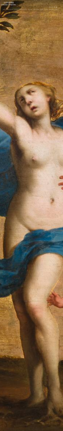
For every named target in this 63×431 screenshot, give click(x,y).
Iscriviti (29, 16)
